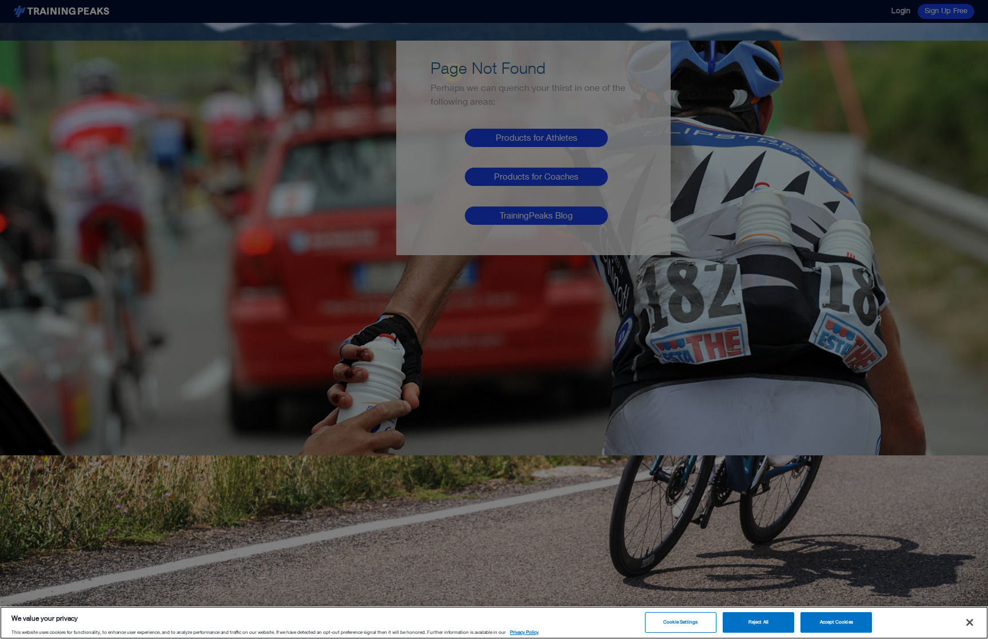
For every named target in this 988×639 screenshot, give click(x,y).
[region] (494, 622)
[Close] (969, 622)
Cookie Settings (680, 622)
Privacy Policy (524, 632)
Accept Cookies (836, 622)
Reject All (758, 622)
